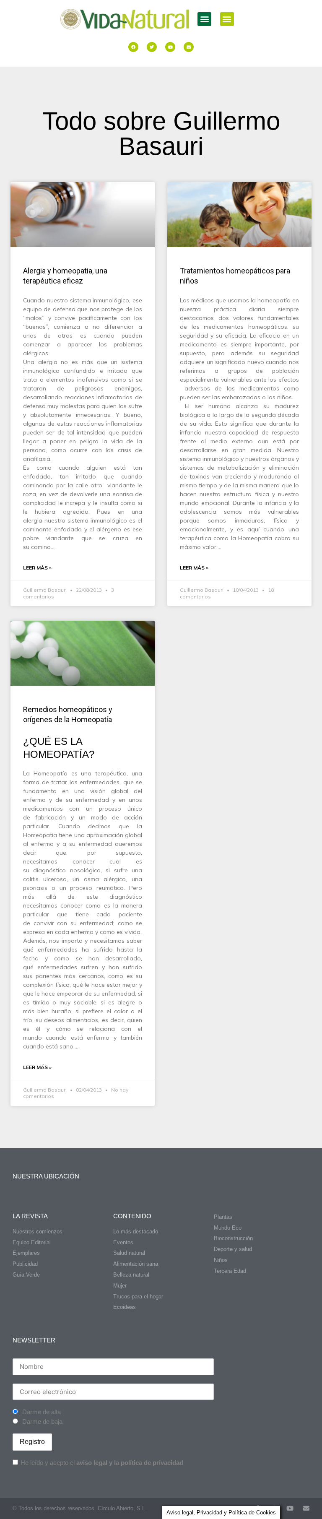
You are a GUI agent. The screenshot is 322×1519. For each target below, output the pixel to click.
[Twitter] (152, 47)
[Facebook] (133, 47)
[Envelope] (189, 47)
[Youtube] (170, 47)
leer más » (37, 567)
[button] (204, 19)
